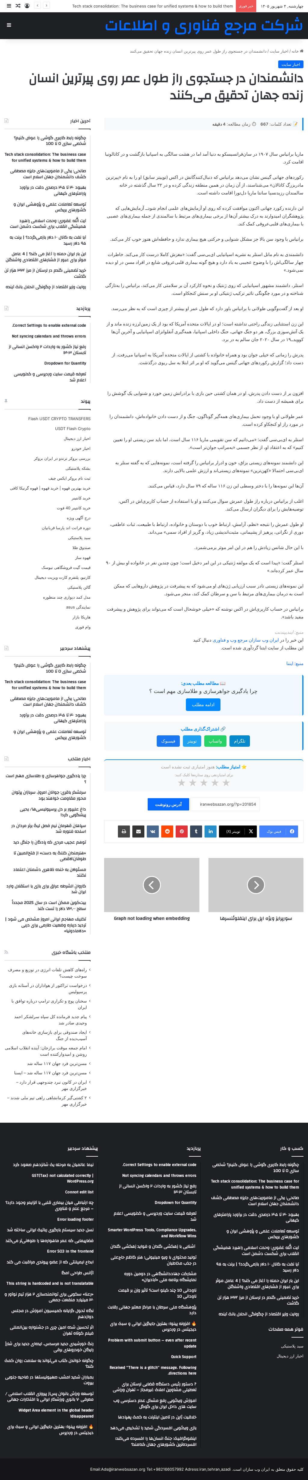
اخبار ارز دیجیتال (77, 438)
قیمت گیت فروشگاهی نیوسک (66, 567)
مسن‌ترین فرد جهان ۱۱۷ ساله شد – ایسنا (50, 1072)
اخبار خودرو (81, 448)
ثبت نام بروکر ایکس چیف (69, 478)
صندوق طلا (81, 547)
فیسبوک (168, 740)
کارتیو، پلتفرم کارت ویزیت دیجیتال (63, 577)
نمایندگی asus (78, 607)
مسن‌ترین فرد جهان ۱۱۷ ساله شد (57, 1063)
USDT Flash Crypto (73, 428)
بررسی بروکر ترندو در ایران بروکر (62, 458)
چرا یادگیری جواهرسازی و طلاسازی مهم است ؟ (203, 691)
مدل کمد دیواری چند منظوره (67, 597)
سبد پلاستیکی (79, 537)
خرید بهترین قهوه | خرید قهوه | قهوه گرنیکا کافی (50, 488)
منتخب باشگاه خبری (71, 952)
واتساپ (215, 740)
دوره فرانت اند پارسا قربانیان (66, 527)
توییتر (192, 740)
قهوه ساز (83, 557)
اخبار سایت (279, 51)
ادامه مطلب (203, 704)
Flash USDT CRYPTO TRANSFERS (59, 418)
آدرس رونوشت (168, 804)
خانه (296, 51)
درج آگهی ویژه (79, 517)
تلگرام (239, 740)
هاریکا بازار (81, 617)
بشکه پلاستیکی (78, 468)
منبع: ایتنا (294, 663)
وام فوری (83, 626)
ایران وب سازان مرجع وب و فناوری (246, 640)
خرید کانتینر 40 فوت (74, 507)
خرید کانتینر (81, 498)
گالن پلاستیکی (79, 587)
